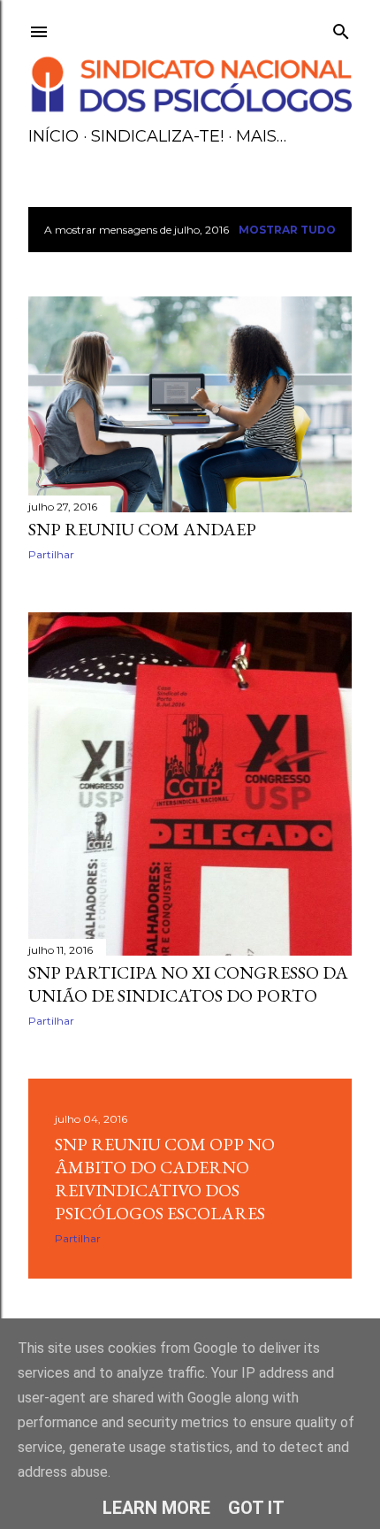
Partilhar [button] (51, 554)
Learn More (156, 1507)
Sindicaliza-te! (157, 136)
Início (53, 136)
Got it (256, 1507)
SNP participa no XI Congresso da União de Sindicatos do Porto (188, 984)
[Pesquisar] (341, 28)
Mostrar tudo (287, 229)
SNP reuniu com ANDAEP (142, 529)
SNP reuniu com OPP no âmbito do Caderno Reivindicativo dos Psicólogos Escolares (165, 1179)
